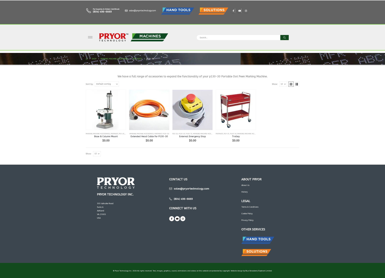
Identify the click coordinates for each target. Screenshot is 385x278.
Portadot (114, 134)
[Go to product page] (106, 110)
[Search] (284, 37)
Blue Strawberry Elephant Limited (258, 271)
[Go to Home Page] (87, 59)
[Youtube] (239, 10)
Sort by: (89, 84)
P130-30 (166, 134)
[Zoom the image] (177, 9)
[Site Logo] (133, 37)
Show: (275, 84)
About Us (245, 185)
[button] (291, 84)
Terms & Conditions (249, 207)
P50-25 (121, 134)
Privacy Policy (247, 220)
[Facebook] (233, 10)
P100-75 (189, 134)
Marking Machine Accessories (98, 134)
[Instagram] (246, 10)
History (244, 192)
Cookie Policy (247, 213)
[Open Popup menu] (90, 37)
